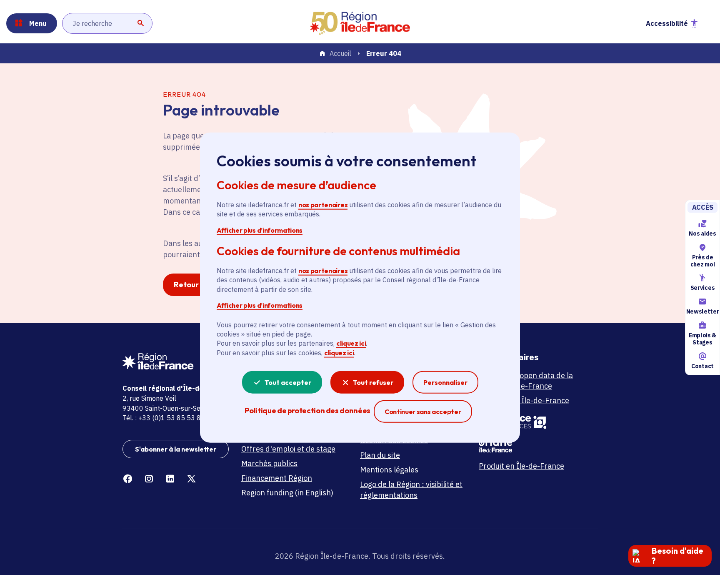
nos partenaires (323, 205)
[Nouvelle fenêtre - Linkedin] (170, 479)
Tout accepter (288, 382)
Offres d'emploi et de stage (288, 449)
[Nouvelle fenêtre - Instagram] (149, 479)
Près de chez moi (702, 261)
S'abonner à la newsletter (175, 449)
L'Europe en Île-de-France (524, 400)
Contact (702, 366)
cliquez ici (351, 343)
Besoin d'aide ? (677, 555)
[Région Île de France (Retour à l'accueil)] (360, 23)
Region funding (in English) (287, 492)
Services (702, 288)
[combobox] (107, 23)
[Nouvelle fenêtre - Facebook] (127, 479)
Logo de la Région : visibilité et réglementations (411, 490)
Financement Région (276, 478)
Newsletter (703, 311)
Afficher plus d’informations (259, 230)
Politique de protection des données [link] (307, 410)
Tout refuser (373, 382)
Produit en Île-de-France (521, 466)
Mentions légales (389, 470)
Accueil (340, 54)
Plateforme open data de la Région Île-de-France (526, 381)
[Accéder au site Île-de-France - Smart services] (532, 421)
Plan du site (380, 455)
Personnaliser (445, 382)
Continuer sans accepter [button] (423, 411)
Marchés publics (269, 463)
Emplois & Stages (702, 338)
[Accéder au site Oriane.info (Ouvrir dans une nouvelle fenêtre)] (532, 444)
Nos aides (702, 233)
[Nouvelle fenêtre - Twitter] (191, 479)
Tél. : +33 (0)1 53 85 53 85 (163, 418)
